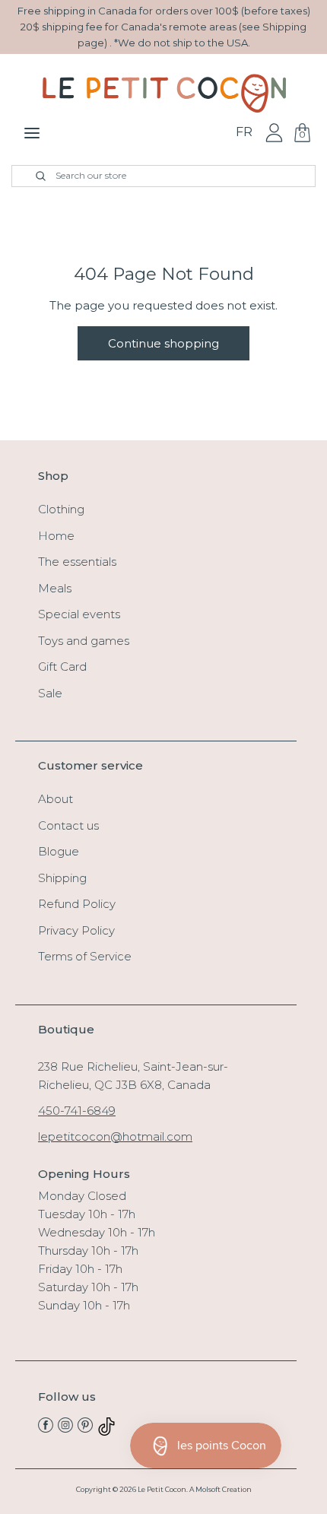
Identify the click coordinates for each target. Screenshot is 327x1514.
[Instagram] (65, 1428)
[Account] (274, 132)
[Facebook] (45, 1428)
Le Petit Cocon (162, 1489)
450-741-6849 (77, 1110)
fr (244, 132)
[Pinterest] (85, 1428)
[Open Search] (32, 176)
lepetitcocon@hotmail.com (115, 1136)
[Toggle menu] (32, 132)
